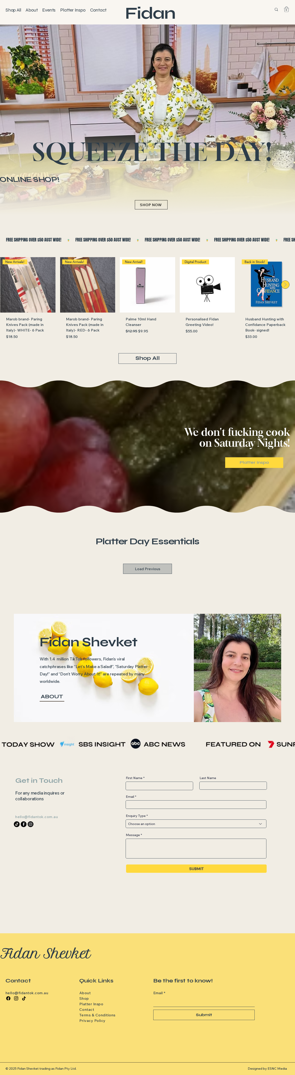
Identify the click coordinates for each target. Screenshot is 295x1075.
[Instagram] (16, 998)
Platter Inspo (91, 1004)
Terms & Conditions (97, 1015)
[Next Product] (285, 284)
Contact (86, 1009)
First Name (134, 778)
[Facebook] (8, 998)
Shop (84, 998)
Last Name (208, 778)
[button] (286, 9)
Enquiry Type (136, 815)
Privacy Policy (92, 1020)
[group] (147, 301)
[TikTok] (24, 998)
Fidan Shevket (46, 953)
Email (130, 796)
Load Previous (147, 568)
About (85, 993)
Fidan (150, 13)
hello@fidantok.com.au (36, 816)
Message (133, 835)
